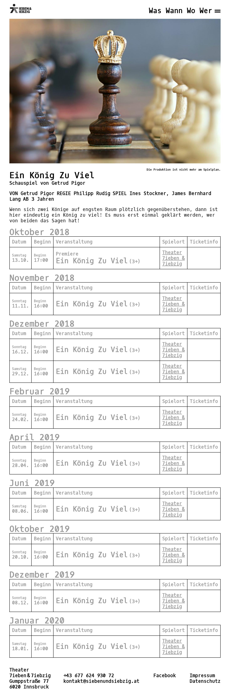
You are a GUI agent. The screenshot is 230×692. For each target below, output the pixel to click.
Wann (174, 10)
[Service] (218, 8)
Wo (191, 10)
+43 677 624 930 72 (88, 675)
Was (155, 10)
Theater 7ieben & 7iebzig (173, 258)
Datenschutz (205, 681)
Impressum (202, 675)
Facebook (164, 675)
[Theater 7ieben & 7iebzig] (21, 8)
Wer (205, 10)
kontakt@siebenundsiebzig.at (101, 681)
